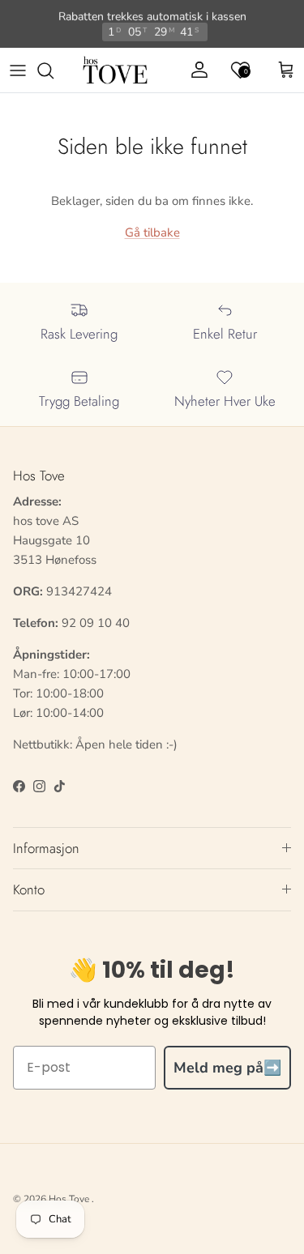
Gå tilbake (152, 232)
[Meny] (18, 70)
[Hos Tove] (115, 70)
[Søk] (53, 70)
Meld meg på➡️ (227, 1067)
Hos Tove (69, 1198)
